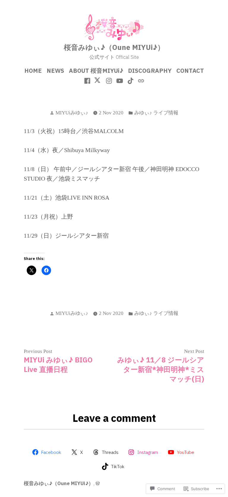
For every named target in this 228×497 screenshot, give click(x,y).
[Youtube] (119, 80)
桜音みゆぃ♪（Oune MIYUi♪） (114, 47)
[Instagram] (108, 80)
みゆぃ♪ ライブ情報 (156, 113)
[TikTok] (130, 80)
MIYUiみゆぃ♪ (72, 113)
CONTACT (190, 71)
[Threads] (140, 80)
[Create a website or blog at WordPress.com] (98, 483)
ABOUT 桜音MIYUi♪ (96, 71)
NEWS (55, 71)
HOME (33, 71)
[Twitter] (98, 80)
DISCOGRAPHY (150, 71)
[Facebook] (88, 80)
